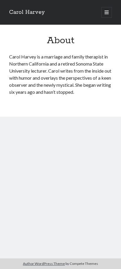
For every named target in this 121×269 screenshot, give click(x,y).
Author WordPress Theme (44, 263)
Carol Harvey (27, 12)
